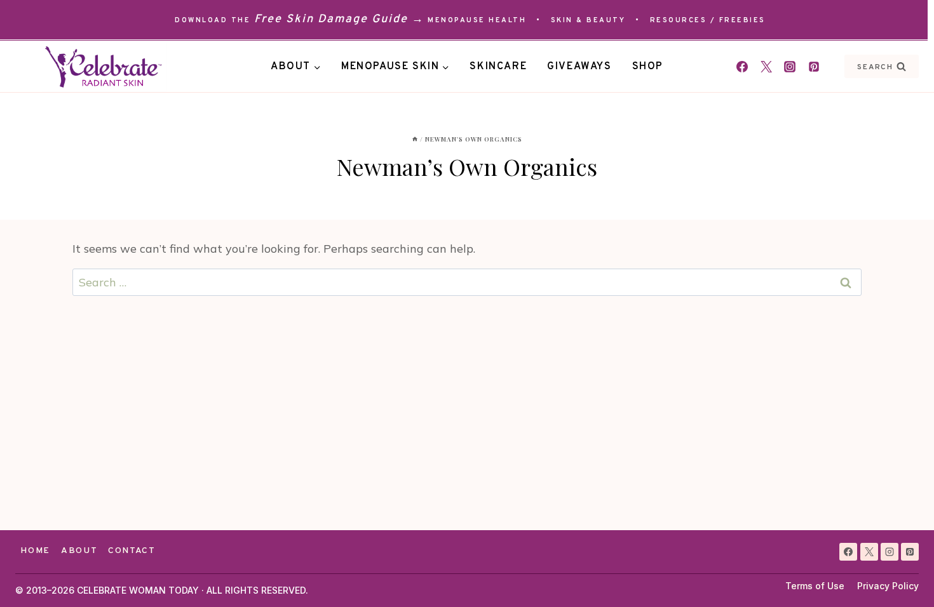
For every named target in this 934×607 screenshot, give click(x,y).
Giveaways (579, 66)
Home (35, 550)
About (79, 550)
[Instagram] (789, 66)
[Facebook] (742, 66)
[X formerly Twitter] (766, 66)
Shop (647, 66)
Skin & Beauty (588, 20)
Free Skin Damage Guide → (339, 19)
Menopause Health (477, 20)
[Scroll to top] (901, 574)
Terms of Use (814, 585)
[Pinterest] (813, 66)
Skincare (498, 66)
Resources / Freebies (708, 20)
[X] (869, 552)
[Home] (415, 139)
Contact (132, 550)
